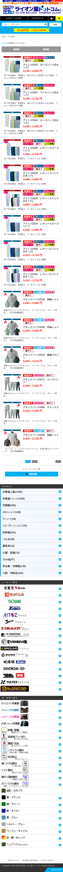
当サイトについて (14, 860)
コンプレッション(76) (15, 525)
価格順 (16, 49)
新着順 (46, 49)
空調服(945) (9, 505)
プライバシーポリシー (48, 860)
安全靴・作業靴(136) (14, 566)
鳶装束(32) (9, 546)
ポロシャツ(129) (12, 512)
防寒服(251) (9, 532)
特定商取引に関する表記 (30, 860)
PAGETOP (56, 870)
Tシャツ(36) (9, 519)
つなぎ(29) (9, 539)
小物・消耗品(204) (13, 573)
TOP (3, 37)
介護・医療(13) (11, 552)
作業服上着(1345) (12, 492)
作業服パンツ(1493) (14, 498)
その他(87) (9, 559)
